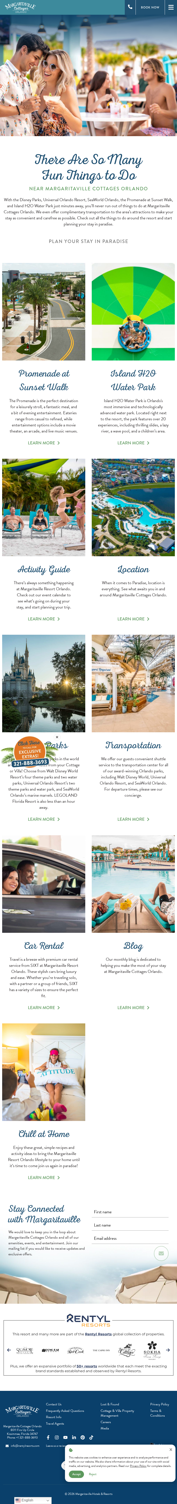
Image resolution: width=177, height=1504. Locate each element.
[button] (57, 737)
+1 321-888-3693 (27, 1437)
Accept (76, 1474)
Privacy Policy (138, 1466)
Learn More (41, 443)
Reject (92, 1474)
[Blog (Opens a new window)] (133, 884)
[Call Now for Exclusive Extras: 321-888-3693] (29, 752)
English (27, 1500)
